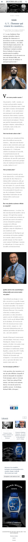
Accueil (12, 15)
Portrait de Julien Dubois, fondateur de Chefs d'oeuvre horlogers (7, 435)
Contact (14, 540)
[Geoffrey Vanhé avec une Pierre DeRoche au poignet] (14, 252)
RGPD (14, 538)
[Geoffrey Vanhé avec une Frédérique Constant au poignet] (14, 64)
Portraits (17, 15)
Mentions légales (14, 536)
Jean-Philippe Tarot (9, 30)
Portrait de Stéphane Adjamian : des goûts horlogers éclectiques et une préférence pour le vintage (20, 435)
